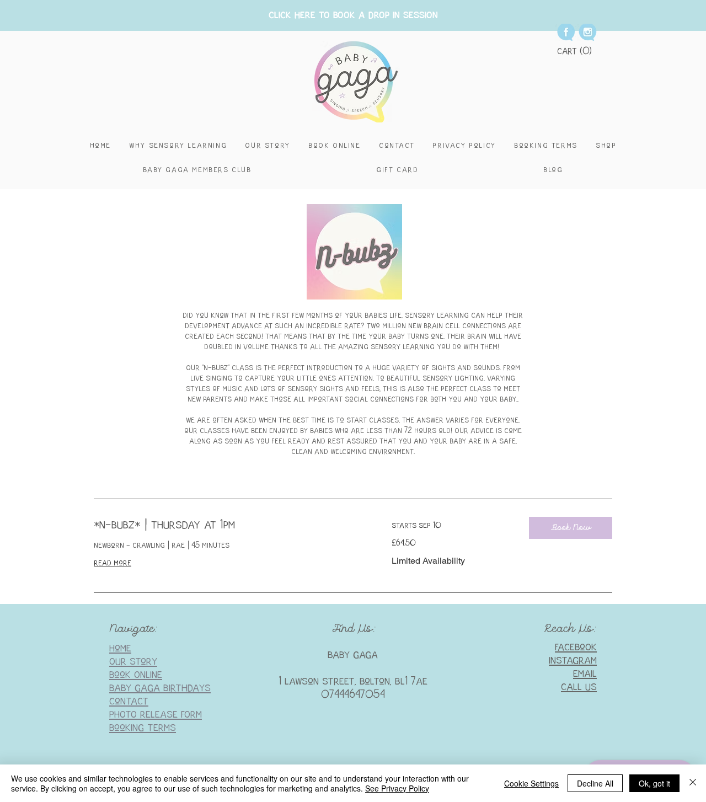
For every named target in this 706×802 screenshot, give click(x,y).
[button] (574, 51)
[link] (229, 525)
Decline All (595, 783)
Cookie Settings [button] (531, 783)
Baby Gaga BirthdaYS (160, 688)
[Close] (692, 783)
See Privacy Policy (397, 788)
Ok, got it (654, 783)
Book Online (135, 675)
